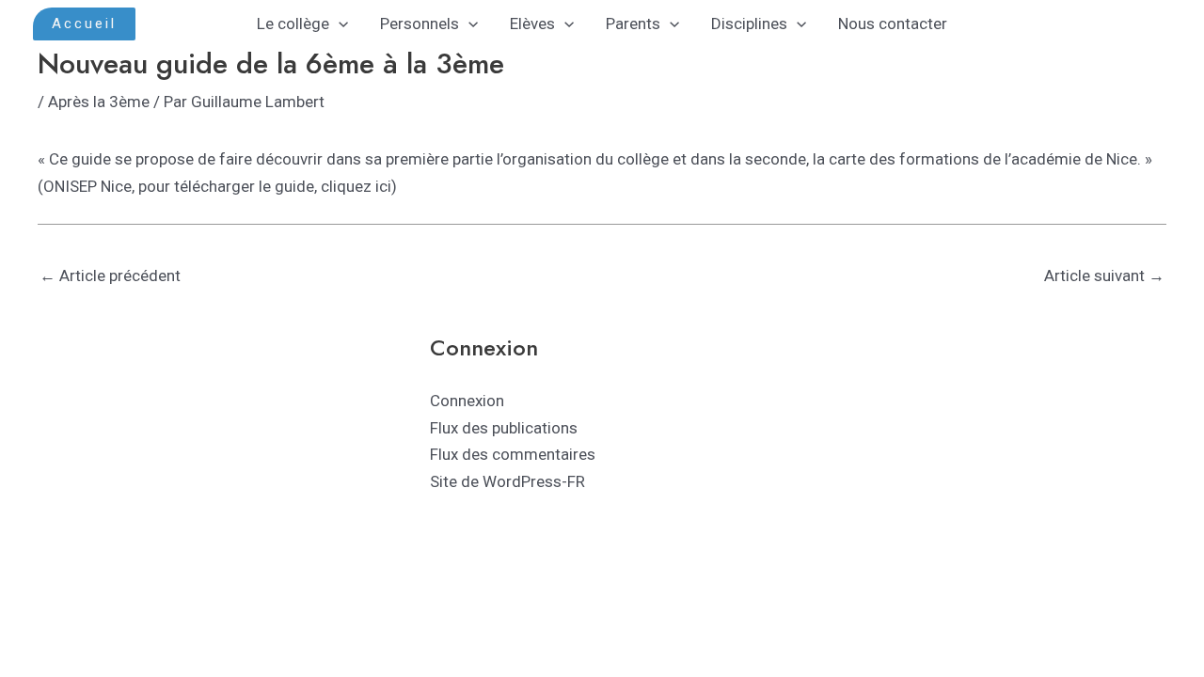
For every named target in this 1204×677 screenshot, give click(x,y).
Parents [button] (633, 23)
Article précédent (110, 275)
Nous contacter (892, 23)
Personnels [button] (419, 23)
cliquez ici (356, 186)
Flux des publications (504, 427)
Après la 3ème (99, 101)
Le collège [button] (293, 23)
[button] (84, 24)
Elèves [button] (532, 23)
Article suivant (1104, 275)
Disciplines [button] (749, 23)
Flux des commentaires (512, 454)
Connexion (467, 400)
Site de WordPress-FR (507, 481)
